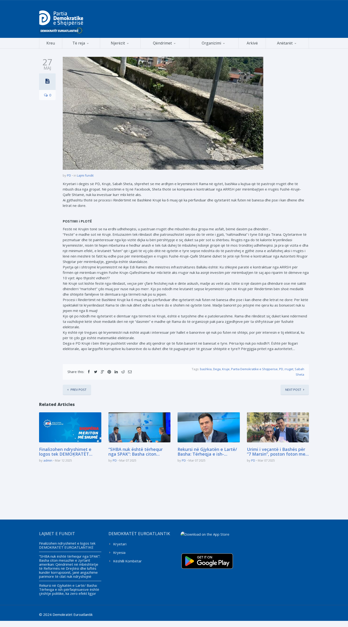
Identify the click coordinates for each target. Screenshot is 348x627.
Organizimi (211, 43)
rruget (289, 369)
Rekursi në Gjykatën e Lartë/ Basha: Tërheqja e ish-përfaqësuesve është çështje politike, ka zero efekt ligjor (208, 452)
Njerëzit (118, 43)
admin (47, 460)
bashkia (206, 369)
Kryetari (119, 544)
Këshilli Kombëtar (127, 561)
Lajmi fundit (85, 175)
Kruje (226, 369)
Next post (293, 389)
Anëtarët (285, 43)
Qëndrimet (162, 43)
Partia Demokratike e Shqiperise (254, 369)
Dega (217, 369)
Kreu (50, 43)
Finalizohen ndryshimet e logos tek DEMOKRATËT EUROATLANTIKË (65, 452)
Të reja (78, 43)
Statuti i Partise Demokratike (214, 48)
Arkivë (252, 43)
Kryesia (119, 552)
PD (69, 175)
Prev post (78, 389)
